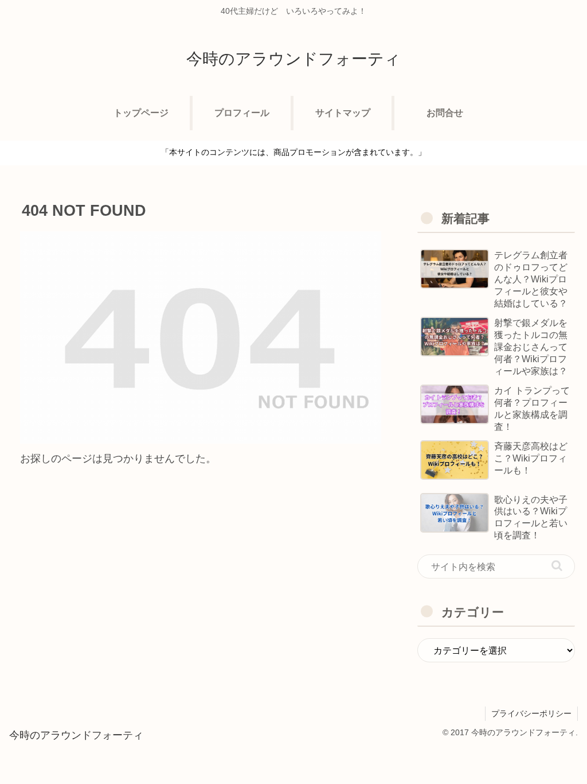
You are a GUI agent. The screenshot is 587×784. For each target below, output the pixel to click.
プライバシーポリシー (531, 713)
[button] (557, 565)
